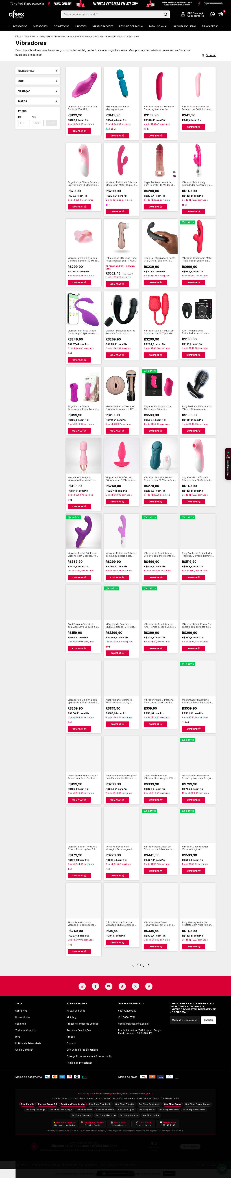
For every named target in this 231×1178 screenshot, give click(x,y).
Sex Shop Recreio (105, 1109)
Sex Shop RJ (27, 1104)
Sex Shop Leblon (151, 1115)
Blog (17, 1036)
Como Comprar (24, 1049)
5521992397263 (127, 1010)
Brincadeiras (210, 26)
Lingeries (81, 26)
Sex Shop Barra (84, 1109)
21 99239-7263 (167, 1125)
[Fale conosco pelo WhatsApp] (213, 15)
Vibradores (40, 26)
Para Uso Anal (158, 26)
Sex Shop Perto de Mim (73, 1104)
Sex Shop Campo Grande (197, 1104)
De (19, 116)
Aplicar (51, 123)
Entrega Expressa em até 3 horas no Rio (89, 1056)
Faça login (198, 13)
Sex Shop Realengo (35, 1109)
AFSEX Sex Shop (76, 1010)
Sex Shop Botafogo (81, 1115)
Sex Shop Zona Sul (124, 1104)
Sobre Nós (21, 1010)
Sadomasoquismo (184, 26)
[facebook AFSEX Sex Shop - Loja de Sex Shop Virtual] (95, 986)
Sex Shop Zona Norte (149, 1104)
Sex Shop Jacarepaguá (60, 1109)
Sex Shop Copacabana (194, 1109)
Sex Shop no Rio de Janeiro (82, 1049)
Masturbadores (103, 26)
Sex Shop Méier (146, 1109)
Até (34, 116)
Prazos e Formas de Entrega (83, 1023)
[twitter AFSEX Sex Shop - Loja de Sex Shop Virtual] (135, 986)
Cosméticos (61, 26)
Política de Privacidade (28, 1043)
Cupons (71, 1043)
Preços (71, 1036)
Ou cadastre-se (195, 15)
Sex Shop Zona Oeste (100, 1104)
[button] (228, 464)
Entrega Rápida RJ (47, 1104)
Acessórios (20, 26)
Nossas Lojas (22, 1017)
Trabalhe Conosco (25, 1030)
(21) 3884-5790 (127, 1017)
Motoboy (72, 1017)
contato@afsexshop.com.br (133, 1023)
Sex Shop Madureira (169, 1109)
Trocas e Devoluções (79, 1030)
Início (18, 36)
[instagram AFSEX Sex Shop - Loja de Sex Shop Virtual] (82, 986)
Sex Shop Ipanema (129, 1115)
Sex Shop (20, 1023)
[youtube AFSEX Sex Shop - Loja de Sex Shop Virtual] (108, 986)
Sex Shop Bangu (172, 1104)
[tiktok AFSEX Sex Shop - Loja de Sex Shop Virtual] (122, 986)
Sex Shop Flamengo (106, 1115)
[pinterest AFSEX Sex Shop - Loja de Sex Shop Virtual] (148, 986)
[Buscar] (165, 14)
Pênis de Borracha (131, 26)
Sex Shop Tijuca (126, 1109)
